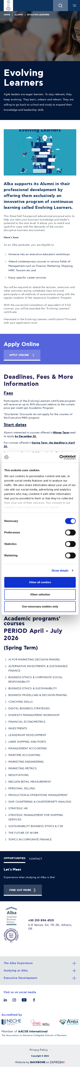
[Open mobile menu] (74, 5)
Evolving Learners (38, 15)
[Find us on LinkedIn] (6, 1001)
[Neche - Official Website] (11, 1022)
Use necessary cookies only (40, 606)
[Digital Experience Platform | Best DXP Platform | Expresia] (57, 1062)
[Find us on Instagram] (15, 1001)
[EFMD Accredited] (40, 1022)
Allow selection (40, 594)
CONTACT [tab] (35, 859)
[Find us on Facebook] (35, 1001)
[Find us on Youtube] (25, 1001)
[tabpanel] (40, 881)
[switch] (70, 532)
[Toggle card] (40, 963)
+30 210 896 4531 (41, 920)
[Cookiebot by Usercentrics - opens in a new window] (59, 457)
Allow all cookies (40, 582)
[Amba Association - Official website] (69, 1022)
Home (7, 15)
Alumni (19, 15)
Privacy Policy (38, 1049)
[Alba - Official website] (14, 924)
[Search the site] (60, 5)
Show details (60, 570)
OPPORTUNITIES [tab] (14, 858)
